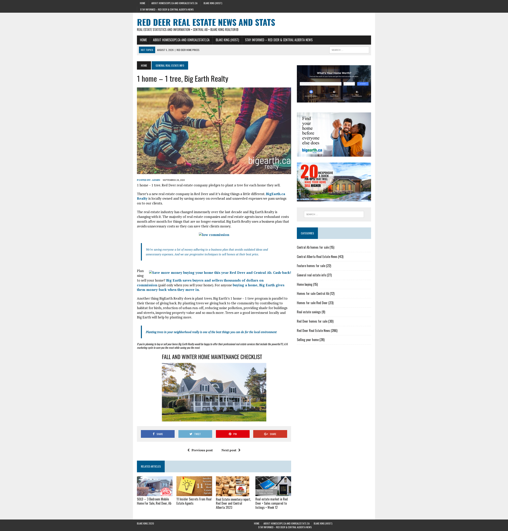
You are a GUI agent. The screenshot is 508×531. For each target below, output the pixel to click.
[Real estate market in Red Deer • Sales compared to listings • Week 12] (273, 493)
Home (142, 3)
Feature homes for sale (311, 265)
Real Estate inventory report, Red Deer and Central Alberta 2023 (233, 503)
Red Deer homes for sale (312, 321)
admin (156, 179)
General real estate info (311, 275)
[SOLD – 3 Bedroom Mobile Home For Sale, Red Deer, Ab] (155, 493)
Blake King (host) (213, 3)
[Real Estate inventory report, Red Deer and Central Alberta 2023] (232, 493)
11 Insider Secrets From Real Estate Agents (194, 501)
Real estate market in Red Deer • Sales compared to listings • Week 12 (271, 503)
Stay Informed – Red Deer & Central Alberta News (167, 9)
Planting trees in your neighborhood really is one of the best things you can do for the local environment (211, 332)
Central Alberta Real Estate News (317, 256)
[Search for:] (334, 214)
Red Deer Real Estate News (313, 330)
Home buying (304, 284)
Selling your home (308, 339)
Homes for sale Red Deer (312, 302)
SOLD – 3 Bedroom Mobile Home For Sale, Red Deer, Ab (154, 501)
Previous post (202, 450)
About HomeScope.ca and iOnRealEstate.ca (174, 3)
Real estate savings (309, 312)
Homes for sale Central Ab (313, 293)
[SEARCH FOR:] (349, 49)
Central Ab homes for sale (313, 247)
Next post (228, 450)
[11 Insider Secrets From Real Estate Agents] (194, 493)
